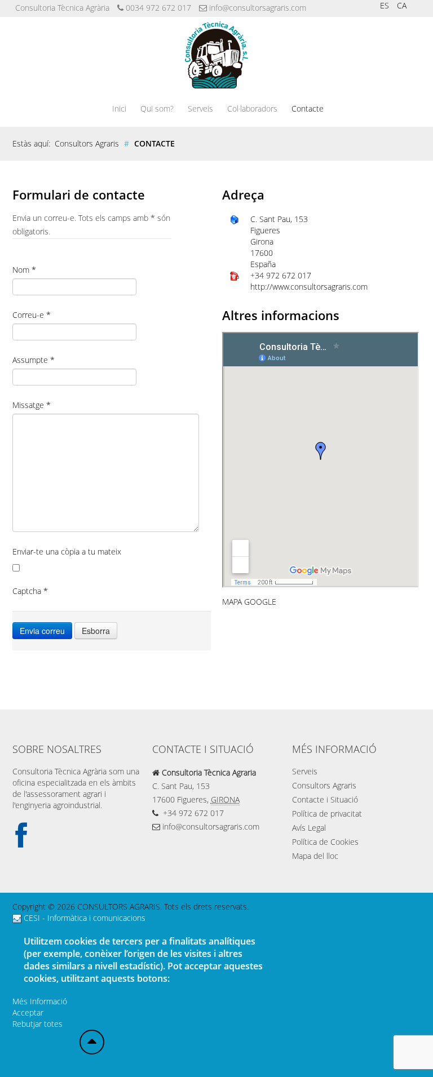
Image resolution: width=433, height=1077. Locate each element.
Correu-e (31, 314)
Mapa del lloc (315, 855)
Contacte (307, 108)
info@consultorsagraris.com (257, 7)
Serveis (200, 108)
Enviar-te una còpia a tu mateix (66, 551)
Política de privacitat (327, 813)
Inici (119, 108)
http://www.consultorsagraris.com (309, 286)
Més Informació (39, 1001)
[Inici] (91, 1042)
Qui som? (157, 108)
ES (385, 5)
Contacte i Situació (325, 799)
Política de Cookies (325, 841)
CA (402, 5)
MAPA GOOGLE (249, 601)
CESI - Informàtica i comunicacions (83, 917)
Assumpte (33, 359)
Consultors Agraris (324, 785)
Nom (24, 269)
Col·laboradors (252, 108)
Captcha (30, 591)
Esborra (96, 630)
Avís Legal (309, 827)
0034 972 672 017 (158, 7)
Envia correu (42, 630)
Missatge (31, 405)
